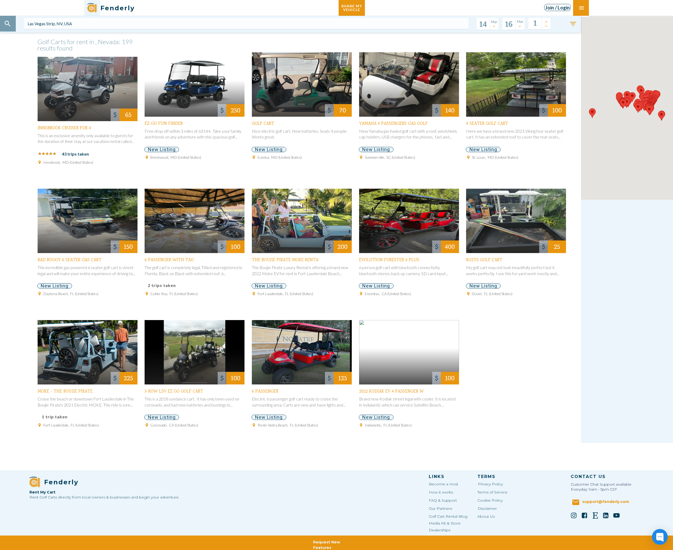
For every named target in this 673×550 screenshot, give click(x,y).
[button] (623, 104)
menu (581, 8)
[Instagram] (574, 515)
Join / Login (557, 8)
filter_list (573, 24)
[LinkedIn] (606, 515)
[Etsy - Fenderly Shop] (595, 515)
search (8, 24)
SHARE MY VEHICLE (351, 7)
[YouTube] (616, 515)
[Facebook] (584, 515)
